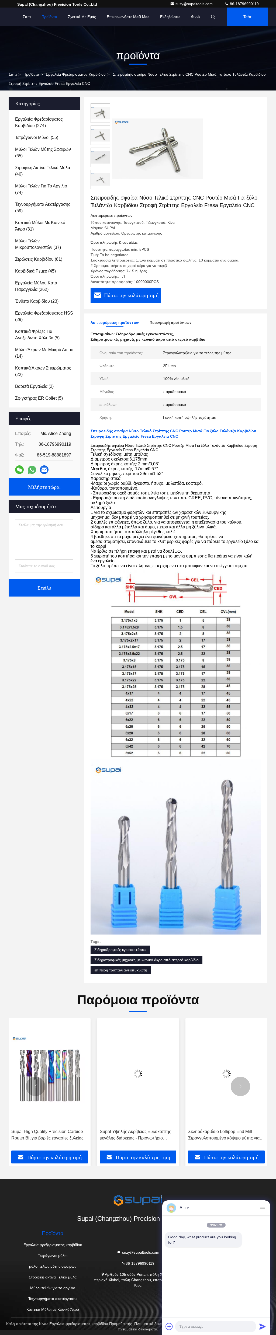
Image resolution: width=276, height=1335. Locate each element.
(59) (42, 207)
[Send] (262, 1326)
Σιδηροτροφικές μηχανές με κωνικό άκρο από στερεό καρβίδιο (146, 960)
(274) (39, 122)
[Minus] (262, 1208)
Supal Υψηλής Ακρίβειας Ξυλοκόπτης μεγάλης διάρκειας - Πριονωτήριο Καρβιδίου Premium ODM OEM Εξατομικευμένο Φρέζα (51, 1135)
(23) (36, 301)
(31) (40, 225)
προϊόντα (31, 74)
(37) (38, 244)
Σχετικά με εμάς (82, 17)
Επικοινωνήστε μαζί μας (128, 17)
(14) (44, 352)
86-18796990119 (244, 4)
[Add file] (169, 1326)
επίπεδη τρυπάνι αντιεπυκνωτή (120, 970)
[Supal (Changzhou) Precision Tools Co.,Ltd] (138, 1200)
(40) (42, 170)
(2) (34, 386)
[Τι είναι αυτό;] (31, 469)
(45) (35, 271)
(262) (36, 286)
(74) (41, 189)
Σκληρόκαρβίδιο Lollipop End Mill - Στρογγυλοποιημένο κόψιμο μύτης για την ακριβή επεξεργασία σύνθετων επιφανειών (139, 1135)
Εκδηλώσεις (170, 17)
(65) (43, 152)
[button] (35, 1086)
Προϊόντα (49, 17)
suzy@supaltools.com (194, 4)
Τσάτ (247, 17)
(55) (36, 137)
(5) (37, 334)
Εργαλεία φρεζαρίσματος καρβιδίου (76, 74)
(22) (43, 371)
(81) (38, 259)
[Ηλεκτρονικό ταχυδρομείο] (44, 469)
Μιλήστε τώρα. (44, 487)
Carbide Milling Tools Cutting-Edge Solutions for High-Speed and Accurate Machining (229, 1135)
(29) (44, 316)
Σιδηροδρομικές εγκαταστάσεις (120, 949)
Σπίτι (27, 17)
